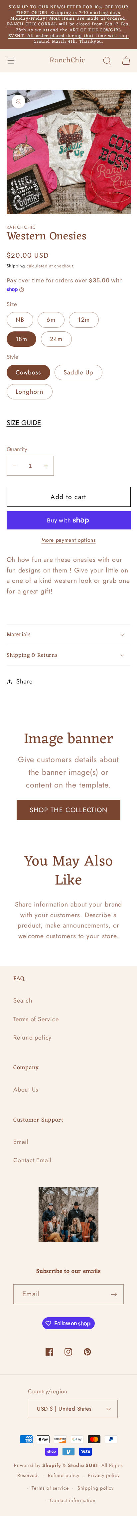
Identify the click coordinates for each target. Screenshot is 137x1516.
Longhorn (30, 391)
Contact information (72, 1500)
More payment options (69, 540)
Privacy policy (104, 1475)
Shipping (16, 266)
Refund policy (32, 1037)
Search (23, 1000)
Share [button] (24, 681)
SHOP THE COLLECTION (69, 810)
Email (21, 1142)
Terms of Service (36, 1019)
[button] (10, 60)
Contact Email (32, 1160)
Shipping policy (95, 1488)
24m (56, 339)
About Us (25, 1089)
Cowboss (28, 372)
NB (20, 319)
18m (22, 339)
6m (51, 319)
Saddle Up (78, 372)
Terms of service (50, 1488)
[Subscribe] (113, 1294)
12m (84, 319)
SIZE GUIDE (24, 423)
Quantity (17, 449)
